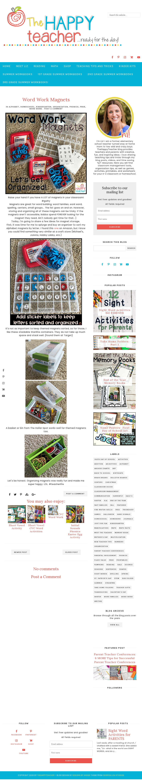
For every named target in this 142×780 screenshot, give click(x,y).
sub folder (128, 578)
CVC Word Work (56, 516)
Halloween (109, 514)
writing (98, 601)
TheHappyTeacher (45, 775)
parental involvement (105, 555)
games (97, 514)
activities (123, 459)
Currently (118, 496)
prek (82, 107)
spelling (114, 574)
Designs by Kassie (81, 775)
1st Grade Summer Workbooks (60, 74)
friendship (128, 510)
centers (98, 482)
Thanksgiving (101, 592)
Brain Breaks (101, 478)
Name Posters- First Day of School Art (115, 429)
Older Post (71, 552)
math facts (124, 528)
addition (98, 464)
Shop (67, 66)
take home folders (104, 587)
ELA (105, 500)
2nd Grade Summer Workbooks (110, 74)
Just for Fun (100, 523)
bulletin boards (119, 478)
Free (118, 510)
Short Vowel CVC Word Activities (36, 528)
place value (100, 560)
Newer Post (20, 552)
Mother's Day (101, 537)
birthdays (118, 473)
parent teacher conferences (109, 551)
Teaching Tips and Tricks (95, 66)
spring (125, 574)
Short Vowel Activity (17, 527)
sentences (111, 569)
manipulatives (101, 528)
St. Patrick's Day (102, 578)
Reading (39, 66)
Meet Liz (22, 66)
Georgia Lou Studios (113, 775)
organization (60, 107)
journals (128, 519)
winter (97, 597)
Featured (121, 505)
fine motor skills (103, 510)
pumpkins (99, 565)
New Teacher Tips (103, 542)
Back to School (102, 473)
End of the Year (118, 500)
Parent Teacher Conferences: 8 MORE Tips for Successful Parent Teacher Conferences (115, 658)
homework (115, 519)
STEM (116, 578)
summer (98, 583)
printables (122, 560)
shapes (122, 569)
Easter (97, 500)
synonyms (110, 583)
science (129, 565)
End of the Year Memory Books (115, 381)
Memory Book (121, 533)
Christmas (111, 482)
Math (54, 66)
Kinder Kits (127, 66)
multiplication (118, 537)
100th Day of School (104, 459)
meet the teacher (103, 533)
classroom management (106, 491)
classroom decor (103, 487)
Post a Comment (53, 109)
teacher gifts (123, 587)
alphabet (14, 107)
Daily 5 (129, 496)
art (114, 468)
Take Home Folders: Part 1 (114, 343)
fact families (100, 505)
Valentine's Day (118, 592)
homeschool (28, 107)
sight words (100, 574)
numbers (119, 542)
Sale (119, 565)
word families (111, 597)
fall (112, 505)
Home (7, 66)
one (56, 228)
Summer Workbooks (17, 74)
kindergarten (43, 107)
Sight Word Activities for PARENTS (114, 311)
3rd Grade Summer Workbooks (25, 82)
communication (102, 496)
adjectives (111, 464)
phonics (74, 107)
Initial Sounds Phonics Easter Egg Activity (75, 531)
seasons (98, 569)
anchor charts (102, 468)
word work (35, 109)
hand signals (123, 514)
